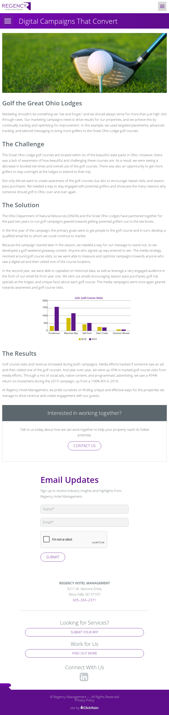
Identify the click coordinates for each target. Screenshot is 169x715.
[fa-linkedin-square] (84, 676)
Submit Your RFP (84, 632)
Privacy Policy (84, 700)
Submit (52, 556)
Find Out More (84, 653)
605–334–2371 (84, 600)
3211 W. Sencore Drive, (84, 592)
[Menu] (7, 20)
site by (75, 708)
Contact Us (84, 445)
